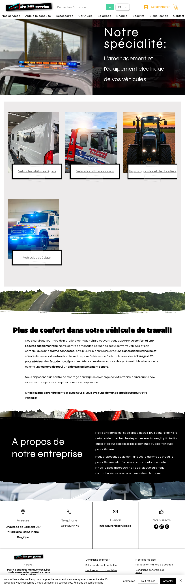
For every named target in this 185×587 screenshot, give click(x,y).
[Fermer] (180, 581)
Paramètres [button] (128, 581)
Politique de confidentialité (88, 582)
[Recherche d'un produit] (110, 7)
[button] (176, 7)
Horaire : (29, 564)
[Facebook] (156, 526)
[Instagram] (161, 526)
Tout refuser (148, 581)
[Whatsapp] (167, 526)
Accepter (168, 581)
